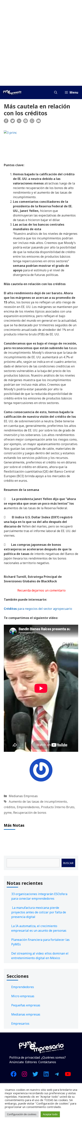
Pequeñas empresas (25, 1005)
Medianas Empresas (23, 796)
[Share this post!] (6, 122)
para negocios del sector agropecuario (38, 609)
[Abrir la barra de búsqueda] (55, 92)
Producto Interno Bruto (57, 807)
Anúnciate (16, 1062)
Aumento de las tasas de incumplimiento (38, 801)
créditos (9, 807)
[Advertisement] (41, 43)
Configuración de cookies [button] (21, 1114)
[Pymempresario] (12, 92)
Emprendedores (28, 807)
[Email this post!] (38, 122)
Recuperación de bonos (29, 812)
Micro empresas (22, 996)
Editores (31, 1062)
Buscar (68, 863)
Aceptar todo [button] (50, 1114)
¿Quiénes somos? (53, 1057)
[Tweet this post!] (12, 122)
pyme (8, 812)
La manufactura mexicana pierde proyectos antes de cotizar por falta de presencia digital (38, 912)
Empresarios (20, 1023)
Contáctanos (47, 1062)
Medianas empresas (25, 1014)
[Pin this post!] (25, 122)
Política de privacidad (24, 1057)
